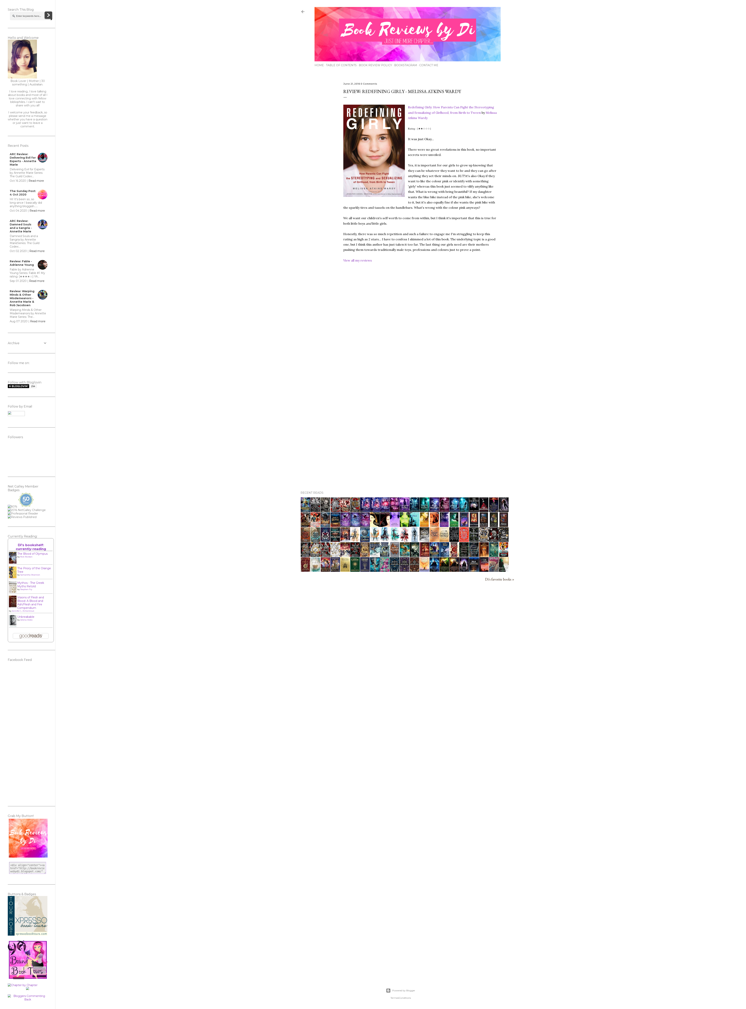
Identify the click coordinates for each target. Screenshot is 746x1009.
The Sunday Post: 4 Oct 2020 (23, 192)
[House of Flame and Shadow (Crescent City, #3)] (365, 555)
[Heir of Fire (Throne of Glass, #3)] (394, 540)
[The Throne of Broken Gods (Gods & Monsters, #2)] (315, 510)
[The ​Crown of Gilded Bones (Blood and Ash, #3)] (315, 555)
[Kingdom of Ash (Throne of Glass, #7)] (355, 540)
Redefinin (415, 107)
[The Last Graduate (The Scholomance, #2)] (355, 570)
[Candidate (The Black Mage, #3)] (444, 570)
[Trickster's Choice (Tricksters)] (385, 525)
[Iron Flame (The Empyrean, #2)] (434, 540)
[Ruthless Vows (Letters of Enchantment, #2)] (325, 570)
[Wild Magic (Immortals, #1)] (464, 525)
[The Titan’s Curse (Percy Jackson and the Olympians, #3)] (444, 555)
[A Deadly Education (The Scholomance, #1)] (365, 570)
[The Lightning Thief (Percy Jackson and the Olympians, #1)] (493, 555)
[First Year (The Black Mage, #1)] (464, 570)
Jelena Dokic (26, 620)
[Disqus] (420, 331)
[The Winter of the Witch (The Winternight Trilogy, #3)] (424, 570)
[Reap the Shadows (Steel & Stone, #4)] (434, 510)
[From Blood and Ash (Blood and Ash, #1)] (355, 555)
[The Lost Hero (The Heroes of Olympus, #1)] (405, 555)
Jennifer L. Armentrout (23, 611)
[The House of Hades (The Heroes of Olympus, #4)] (345, 540)
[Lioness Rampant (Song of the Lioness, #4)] (474, 525)
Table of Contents (341, 65)
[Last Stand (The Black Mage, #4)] (434, 570)
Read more (36, 181)
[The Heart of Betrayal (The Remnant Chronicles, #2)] (404, 570)
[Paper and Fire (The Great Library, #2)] (325, 525)
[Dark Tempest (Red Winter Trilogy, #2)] (355, 525)
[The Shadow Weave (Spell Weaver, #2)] (385, 510)
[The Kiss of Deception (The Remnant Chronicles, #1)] (414, 570)
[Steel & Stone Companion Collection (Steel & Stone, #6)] (414, 510)
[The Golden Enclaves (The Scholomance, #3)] (345, 570)
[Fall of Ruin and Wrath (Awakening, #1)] (375, 570)
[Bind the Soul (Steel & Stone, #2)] (454, 510)
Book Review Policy (375, 65)
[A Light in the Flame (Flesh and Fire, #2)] (504, 540)
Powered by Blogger (403, 990)
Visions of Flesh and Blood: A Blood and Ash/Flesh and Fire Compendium (30, 603)
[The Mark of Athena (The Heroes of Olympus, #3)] (345, 555)
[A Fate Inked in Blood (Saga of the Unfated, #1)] (315, 540)
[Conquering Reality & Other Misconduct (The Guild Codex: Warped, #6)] (305, 510)
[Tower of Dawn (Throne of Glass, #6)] (365, 540)
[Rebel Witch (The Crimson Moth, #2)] (325, 540)
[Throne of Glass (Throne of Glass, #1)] (414, 540)
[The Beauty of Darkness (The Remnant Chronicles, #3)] (394, 570)
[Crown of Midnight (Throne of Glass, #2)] (404, 540)
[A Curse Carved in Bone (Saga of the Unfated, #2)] (305, 540)
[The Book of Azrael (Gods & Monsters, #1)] (325, 510)
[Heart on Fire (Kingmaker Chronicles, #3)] (503, 555)
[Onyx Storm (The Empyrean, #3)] (424, 540)
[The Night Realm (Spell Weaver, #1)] (395, 510)
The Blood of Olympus (32, 553)
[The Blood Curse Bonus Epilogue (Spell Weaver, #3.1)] (375, 510)
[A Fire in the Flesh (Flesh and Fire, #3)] (494, 540)
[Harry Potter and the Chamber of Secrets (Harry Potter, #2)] (494, 570)
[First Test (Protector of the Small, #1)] (434, 525)
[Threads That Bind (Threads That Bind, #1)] (385, 570)
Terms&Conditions (400, 997)
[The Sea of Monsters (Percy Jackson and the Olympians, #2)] (484, 555)
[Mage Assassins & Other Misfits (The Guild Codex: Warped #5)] (434, 555)
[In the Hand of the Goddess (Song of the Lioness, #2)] (494, 525)
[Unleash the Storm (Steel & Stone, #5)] (405, 510)
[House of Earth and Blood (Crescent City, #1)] (454, 555)
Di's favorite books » (499, 579)
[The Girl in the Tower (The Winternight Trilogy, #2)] (484, 570)
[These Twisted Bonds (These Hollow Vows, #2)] (464, 555)
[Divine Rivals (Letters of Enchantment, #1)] (335, 570)
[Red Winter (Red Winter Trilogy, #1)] (365, 525)
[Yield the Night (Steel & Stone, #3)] (424, 510)
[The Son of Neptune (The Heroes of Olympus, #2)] (375, 555)
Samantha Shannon (30, 575)
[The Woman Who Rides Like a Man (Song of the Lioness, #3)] (484, 525)
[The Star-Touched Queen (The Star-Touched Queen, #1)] (493, 510)
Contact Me (428, 65)
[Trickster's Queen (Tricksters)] (375, 525)
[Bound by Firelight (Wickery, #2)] (315, 525)
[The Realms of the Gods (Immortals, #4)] (424, 525)
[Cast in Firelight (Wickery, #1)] (305, 525)
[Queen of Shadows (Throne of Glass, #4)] (385, 540)
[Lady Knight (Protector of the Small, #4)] (395, 525)
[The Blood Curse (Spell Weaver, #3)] (365, 510)
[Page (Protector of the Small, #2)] (414, 525)
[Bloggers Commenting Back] (27, 999)
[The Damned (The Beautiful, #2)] (474, 510)
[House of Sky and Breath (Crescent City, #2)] (385, 555)
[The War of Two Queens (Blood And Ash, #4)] (305, 555)
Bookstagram (405, 65)
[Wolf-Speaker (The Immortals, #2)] (454, 525)
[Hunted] (504, 570)
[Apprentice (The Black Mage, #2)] (454, 570)
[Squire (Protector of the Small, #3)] (405, 525)
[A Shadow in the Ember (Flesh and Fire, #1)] (325, 555)
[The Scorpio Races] (345, 510)
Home (319, 65)
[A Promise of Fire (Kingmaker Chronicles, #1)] (315, 570)
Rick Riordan (26, 556)
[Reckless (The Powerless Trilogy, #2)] (464, 540)
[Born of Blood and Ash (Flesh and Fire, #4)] (484, 540)
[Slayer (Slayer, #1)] (504, 510)
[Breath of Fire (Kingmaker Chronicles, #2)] (305, 570)
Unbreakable (25, 617)
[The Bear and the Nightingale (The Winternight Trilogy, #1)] (474, 570)
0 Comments (369, 83)
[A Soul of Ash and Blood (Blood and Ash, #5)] (355, 510)
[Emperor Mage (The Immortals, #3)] (444, 525)
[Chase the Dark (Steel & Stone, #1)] (464, 510)
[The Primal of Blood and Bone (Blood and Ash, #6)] (335, 510)
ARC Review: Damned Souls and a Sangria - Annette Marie (21, 226)
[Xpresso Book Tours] (27, 934)
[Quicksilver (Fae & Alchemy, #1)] (454, 540)
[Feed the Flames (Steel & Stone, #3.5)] (444, 510)
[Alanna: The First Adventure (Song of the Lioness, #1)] (503, 525)
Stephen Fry (26, 589)
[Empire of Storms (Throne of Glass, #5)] (375, 540)
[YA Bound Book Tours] (27, 978)
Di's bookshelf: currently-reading (31, 547)
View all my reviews (357, 260)
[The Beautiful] (483, 510)
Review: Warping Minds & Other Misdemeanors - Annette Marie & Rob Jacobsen (22, 298)
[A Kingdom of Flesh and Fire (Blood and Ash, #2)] (335, 555)
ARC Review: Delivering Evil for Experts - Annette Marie (23, 159)
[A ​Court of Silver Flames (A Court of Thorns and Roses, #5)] (394, 555)
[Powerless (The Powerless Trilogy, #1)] (474, 540)
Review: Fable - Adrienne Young (22, 263)
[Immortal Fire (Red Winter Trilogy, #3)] (345, 525)
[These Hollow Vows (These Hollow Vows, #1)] (474, 555)
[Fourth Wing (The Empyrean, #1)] (444, 540)
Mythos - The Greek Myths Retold (30, 584)
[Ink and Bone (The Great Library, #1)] (335, 525)
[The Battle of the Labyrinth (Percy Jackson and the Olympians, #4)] (424, 555)
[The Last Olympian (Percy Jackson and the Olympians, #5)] (414, 555)
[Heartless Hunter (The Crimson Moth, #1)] (335, 540)
